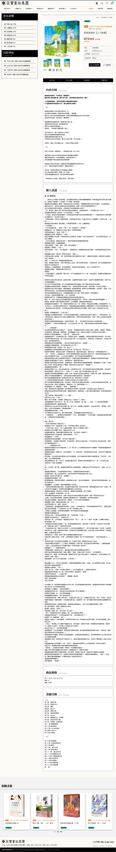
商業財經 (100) (11, 35)
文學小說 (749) (11, 24)
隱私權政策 (109, 846)
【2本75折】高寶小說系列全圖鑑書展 (18, 61)
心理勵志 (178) (11, 28)
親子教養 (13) (10, 43)
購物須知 (101, 846)
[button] (58, 54)
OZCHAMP (56, 849)
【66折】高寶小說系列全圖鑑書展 (17, 74)
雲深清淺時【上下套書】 (107, 17)
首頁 (97, 17)
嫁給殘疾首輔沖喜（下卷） (70, 823)
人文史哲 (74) (10, 46)
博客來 (94, 58)
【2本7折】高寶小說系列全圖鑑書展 (18, 65)
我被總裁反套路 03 (12, 823)
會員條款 (95, 846)
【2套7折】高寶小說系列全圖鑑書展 (18, 70)
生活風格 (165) (11, 31)
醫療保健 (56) (10, 39)
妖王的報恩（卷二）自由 (97, 823)
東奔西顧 (95, 48)
